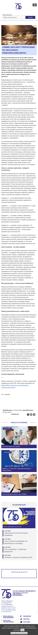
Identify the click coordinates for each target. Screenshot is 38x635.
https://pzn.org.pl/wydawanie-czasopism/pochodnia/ (15, 386)
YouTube (26, 622)
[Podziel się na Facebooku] (28, 414)
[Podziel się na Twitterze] (31, 414)
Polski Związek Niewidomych (24, 591)
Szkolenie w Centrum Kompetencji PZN (18, 557)
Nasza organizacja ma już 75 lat (12, 526)
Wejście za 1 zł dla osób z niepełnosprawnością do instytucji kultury (16, 469)
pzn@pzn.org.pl (11, 610)
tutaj (22, 630)
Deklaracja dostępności (8, 617)
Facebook (27, 616)
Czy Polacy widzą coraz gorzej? (11, 446)
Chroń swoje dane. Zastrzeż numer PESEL (14, 494)
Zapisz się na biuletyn (19, 572)
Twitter (26, 619)
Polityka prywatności (8, 621)
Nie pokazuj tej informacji (19, 633)
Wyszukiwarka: (7, 15)
